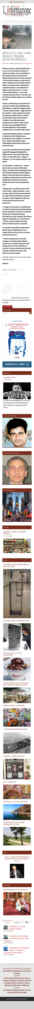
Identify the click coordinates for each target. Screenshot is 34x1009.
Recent (17, 922)
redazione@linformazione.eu (17, 2)
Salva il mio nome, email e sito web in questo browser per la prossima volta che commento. (16, 300)
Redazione (6, 63)
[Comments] (27, 922)
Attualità (23, 63)
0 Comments (29, 63)
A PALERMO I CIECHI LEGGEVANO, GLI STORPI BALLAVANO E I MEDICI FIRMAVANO (16, 938)
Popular (7, 922)
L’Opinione (6, 527)
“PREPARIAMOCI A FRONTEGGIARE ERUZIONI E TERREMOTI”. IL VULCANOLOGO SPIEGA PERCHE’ (16, 950)
